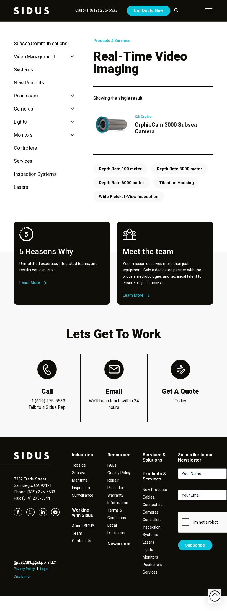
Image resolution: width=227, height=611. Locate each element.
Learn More (29, 282)
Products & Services (111, 40)
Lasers (21, 187)
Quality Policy (119, 472)
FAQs (112, 465)
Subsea (78, 472)
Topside (79, 465)
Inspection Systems (35, 174)
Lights (20, 122)
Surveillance (82, 495)
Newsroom (118, 543)
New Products (29, 83)
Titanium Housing (176, 182)
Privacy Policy (24, 569)
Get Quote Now (148, 10)
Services (23, 161)
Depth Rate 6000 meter (121, 182)
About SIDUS (83, 526)
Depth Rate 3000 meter (179, 168)
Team (77, 533)
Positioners (26, 96)
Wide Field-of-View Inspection (128, 196)
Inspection (81, 487)
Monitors (23, 135)
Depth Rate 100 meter (120, 168)
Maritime (80, 480)
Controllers (25, 148)
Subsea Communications (40, 43)
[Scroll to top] (214, 596)
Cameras (23, 109)
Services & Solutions (154, 457)
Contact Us (81, 541)
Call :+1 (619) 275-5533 (96, 10)
